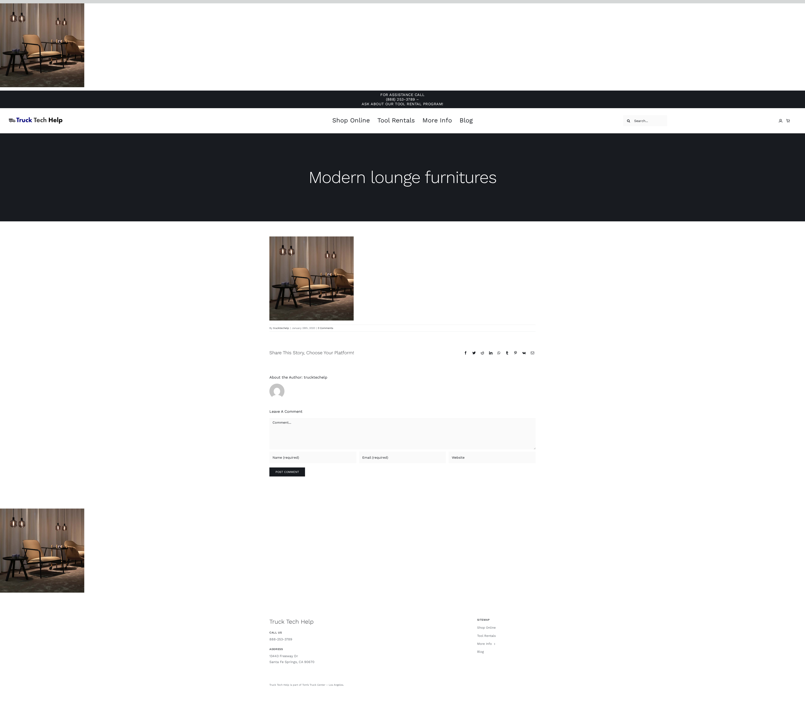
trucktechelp (281, 328)
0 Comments (325, 328)
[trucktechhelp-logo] (35, 118)
